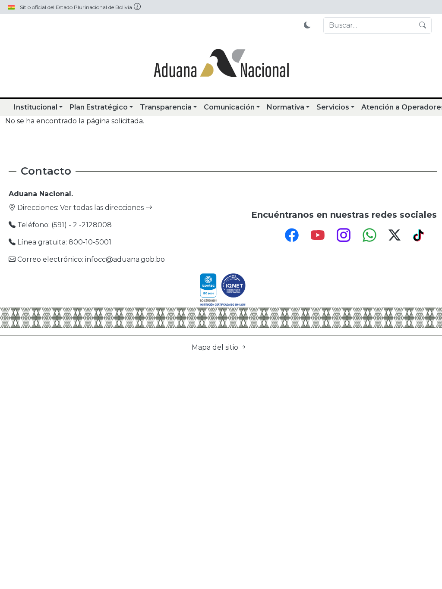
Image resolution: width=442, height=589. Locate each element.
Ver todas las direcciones (102, 208)
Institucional (35, 107)
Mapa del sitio (216, 347)
